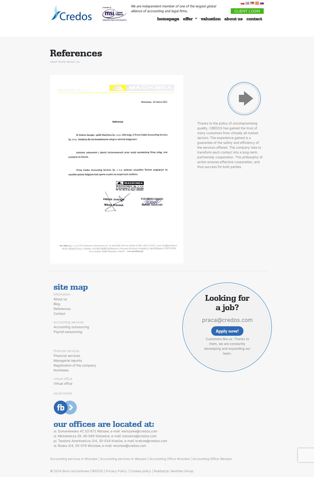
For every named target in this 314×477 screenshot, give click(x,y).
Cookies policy (140, 471)
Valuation (211, 18)
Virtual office (63, 383)
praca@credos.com (227, 320)
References (62, 309)
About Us (233, 18)
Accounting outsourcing (71, 327)
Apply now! (227, 331)
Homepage (168, 18)
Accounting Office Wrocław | (170, 459)
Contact (254, 18)
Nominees (61, 370)
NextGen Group (182, 471)
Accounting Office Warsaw (212, 459)
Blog (57, 304)
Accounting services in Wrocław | (74, 459)
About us (60, 299)
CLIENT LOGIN (247, 11)
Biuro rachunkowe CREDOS (83, 471)
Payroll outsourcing (68, 332)
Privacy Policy (116, 471)
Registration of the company (75, 365)
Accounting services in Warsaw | (124, 459)
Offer (188, 18)
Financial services (67, 356)
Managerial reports (68, 360)
